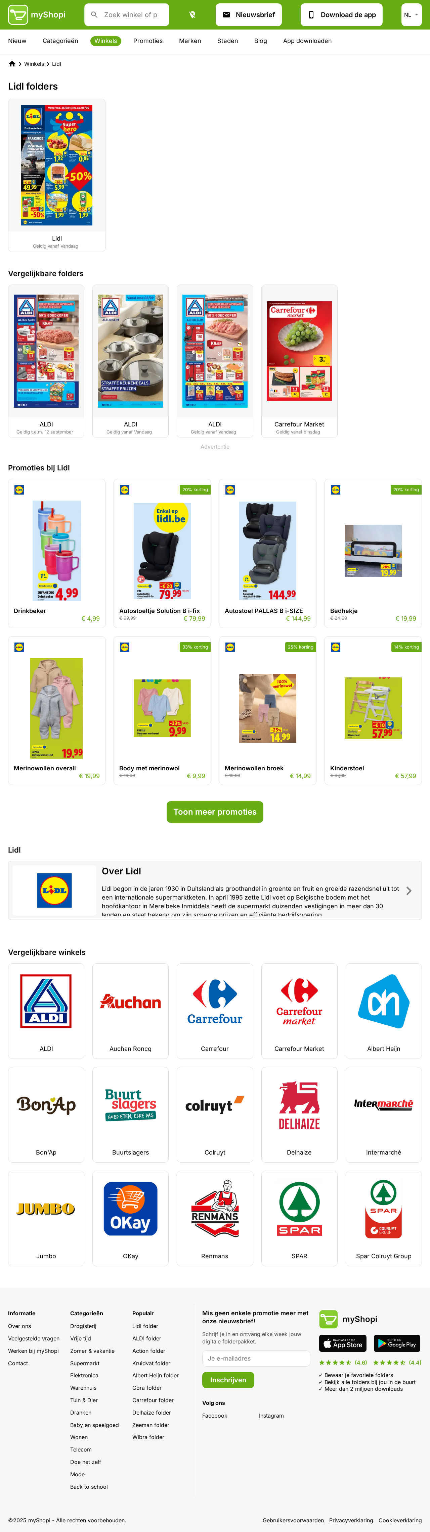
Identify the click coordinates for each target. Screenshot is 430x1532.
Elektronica (84, 1375)
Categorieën (60, 40)
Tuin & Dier (84, 1400)
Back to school (89, 1486)
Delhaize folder (151, 1412)
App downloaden (307, 40)
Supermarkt (84, 1363)
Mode (77, 1474)
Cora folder (147, 1387)
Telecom (81, 1449)
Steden (227, 40)
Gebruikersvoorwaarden (293, 1520)
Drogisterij (83, 1326)
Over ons (19, 1326)
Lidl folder (145, 1326)
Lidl (56, 63)
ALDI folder (146, 1338)
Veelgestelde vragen (33, 1338)
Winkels (105, 40)
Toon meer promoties (215, 812)
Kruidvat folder (151, 1363)
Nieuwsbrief (255, 15)
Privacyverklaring (351, 1520)
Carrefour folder (153, 1400)
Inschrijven (228, 1380)
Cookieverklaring (400, 1520)
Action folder (148, 1350)
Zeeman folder (150, 1425)
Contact (18, 1363)
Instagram (271, 1415)
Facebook (214, 1415)
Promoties (148, 40)
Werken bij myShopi (33, 1350)
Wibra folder (148, 1437)
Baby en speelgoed (94, 1425)
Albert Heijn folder (155, 1375)
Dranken (80, 1412)
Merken (190, 40)
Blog (260, 40)
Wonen (79, 1437)
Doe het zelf (85, 1462)
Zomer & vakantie (92, 1350)
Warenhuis (83, 1387)
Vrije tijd (80, 1338)
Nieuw (17, 40)
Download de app (348, 15)
